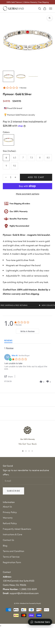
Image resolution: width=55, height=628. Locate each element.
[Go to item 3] (33, 76)
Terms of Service (11, 556)
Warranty (8, 517)
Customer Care (42, 622)
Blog (5, 545)
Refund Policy (10, 523)
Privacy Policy (10, 512)
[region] (27, 436)
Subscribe (13, 490)
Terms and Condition (13, 551)
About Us (7, 506)
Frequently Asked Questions (17, 529)
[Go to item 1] (8, 76)
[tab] (27, 331)
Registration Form (12, 562)
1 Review (22, 87)
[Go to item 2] (21, 76)
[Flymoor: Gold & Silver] (8, 140)
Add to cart (36, 177)
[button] (10, 376)
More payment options (27, 193)
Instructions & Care (12, 534)
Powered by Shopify (35, 603)
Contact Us (8, 540)
